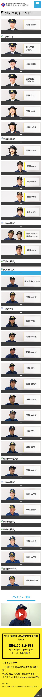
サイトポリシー (9, 662)
